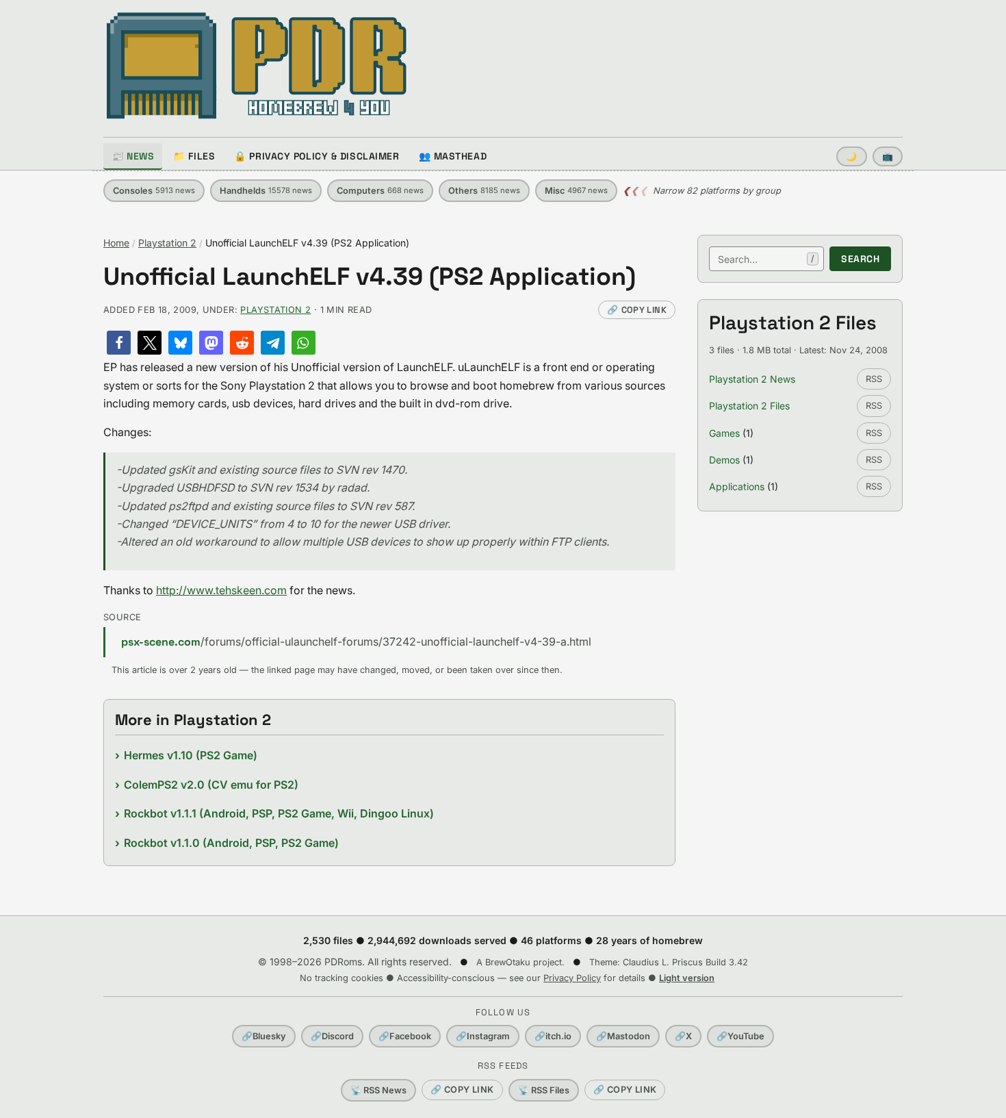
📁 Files (194, 156)
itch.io (552, 1036)
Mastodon (623, 1036)
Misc (576, 191)
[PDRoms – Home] (257, 65)
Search (860, 259)
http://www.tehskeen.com (221, 590)
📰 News (133, 156)
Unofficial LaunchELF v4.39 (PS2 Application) (369, 277)
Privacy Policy (572, 978)
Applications (736, 486)
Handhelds (266, 191)
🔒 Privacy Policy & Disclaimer (316, 156)
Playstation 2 (167, 243)
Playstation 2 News (752, 379)
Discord (332, 1036)
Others (484, 191)
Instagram (483, 1036)
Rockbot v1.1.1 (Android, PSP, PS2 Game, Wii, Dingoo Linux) (279, 813)
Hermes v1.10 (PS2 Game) (190, 755)
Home (116, 243)
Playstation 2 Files (749, 405)
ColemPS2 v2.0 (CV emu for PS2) (211, 784)
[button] (119, 343)
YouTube (740, 1036)
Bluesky (264, 1036)
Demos (724, 460)
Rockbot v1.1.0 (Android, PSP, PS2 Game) (231, 843)
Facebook (404, 1036)
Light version (686, 978)
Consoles (154, 191)
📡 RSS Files (543, 1090)
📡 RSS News (378, 1090)
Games (724, 433)
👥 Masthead (453, 156)
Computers (380, 191)
